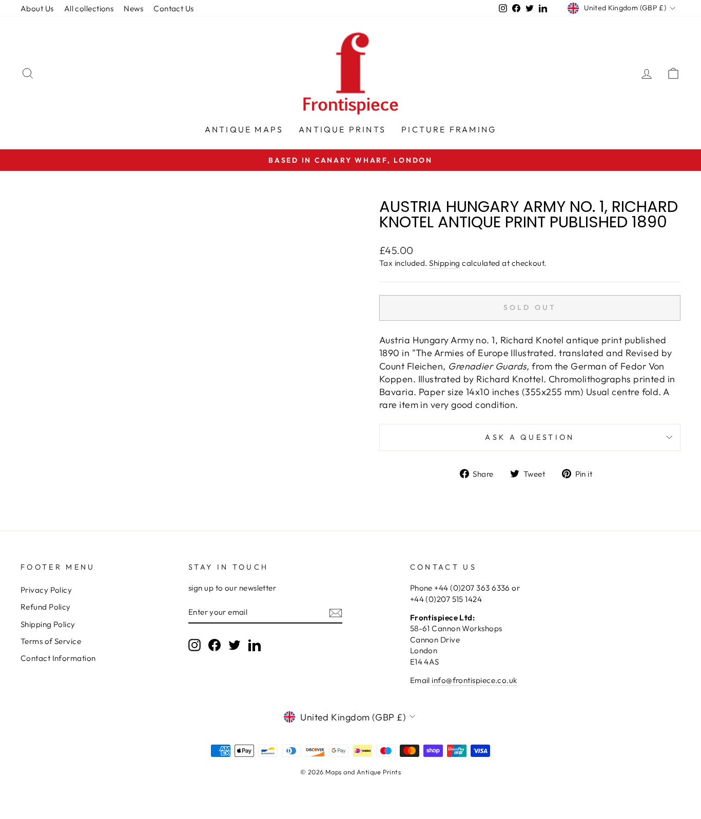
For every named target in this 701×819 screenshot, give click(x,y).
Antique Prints (342, 129)
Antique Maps (244, 129)
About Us (37, 8)
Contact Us (173, 8)
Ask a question (529, 437)
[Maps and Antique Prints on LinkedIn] (254, 645)
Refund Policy (46, 607)
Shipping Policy (48, 624)
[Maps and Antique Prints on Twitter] (234, 645)
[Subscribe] (335, 612)
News (133, 8)
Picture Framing (448, 129)
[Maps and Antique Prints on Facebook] (214, 645)
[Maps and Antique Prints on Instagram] (194, 645)
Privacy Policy (46, 590)
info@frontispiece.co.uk (474, 680)
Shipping (444, 263)
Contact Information (58, 658)
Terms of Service (51, 641)
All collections (89, 8)
